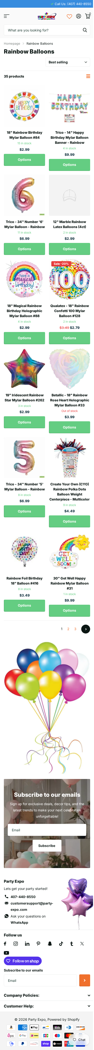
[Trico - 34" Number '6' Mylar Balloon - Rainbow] (24, 195)
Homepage (12, 43)
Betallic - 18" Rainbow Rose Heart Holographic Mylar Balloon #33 (69, 400)
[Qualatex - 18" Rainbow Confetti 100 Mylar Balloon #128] (69, 279)
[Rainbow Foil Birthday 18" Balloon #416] (24, 551)
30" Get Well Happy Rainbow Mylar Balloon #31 (70, 583)
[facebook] (5, 944)
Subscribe (47, 846)
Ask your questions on (28, 919)
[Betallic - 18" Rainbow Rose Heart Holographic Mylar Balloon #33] (69, 368)
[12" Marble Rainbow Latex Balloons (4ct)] (69, 195)
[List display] (88, 76)
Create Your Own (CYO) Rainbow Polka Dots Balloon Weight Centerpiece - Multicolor (69, 491)
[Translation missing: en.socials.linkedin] (27, 943)
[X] (82, 943)
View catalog (6, 16)
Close (47, 995)
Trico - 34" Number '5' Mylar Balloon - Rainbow (24, 486)
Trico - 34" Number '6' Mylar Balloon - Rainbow (24, 224)
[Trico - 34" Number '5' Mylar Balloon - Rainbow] (24, 457)
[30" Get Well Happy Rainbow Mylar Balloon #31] (69, 551)
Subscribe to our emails (23, 970)
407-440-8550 (23, 897)
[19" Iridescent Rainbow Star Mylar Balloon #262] (24, 368)
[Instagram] (15, 943)
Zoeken (85, 29)
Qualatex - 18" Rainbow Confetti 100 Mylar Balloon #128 (69, 311)
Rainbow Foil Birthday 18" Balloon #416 (25, 580)
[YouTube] (6, 953)
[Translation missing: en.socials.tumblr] (71, 943)
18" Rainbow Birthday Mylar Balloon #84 (24, 134)
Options (24, 159)
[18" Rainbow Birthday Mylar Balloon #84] (24, 106)
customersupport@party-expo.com (32, 906)
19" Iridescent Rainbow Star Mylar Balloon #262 (24, 397)
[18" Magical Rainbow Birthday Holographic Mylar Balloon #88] (24, 279)
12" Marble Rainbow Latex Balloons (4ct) (69, 224)
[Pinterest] (38, 943)
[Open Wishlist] (69, 16)
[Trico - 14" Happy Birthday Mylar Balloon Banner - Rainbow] (69, 106)
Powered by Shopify (63, 1019)
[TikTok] (61, 943)
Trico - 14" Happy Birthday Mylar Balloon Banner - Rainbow (69, 137)
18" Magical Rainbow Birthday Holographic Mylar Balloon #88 (24, 311)
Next (85, 629)
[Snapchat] (49, 943)
